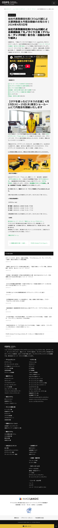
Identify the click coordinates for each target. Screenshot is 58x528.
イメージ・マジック (31, 9)
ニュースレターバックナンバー (19, 9)
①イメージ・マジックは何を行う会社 (18, 84)
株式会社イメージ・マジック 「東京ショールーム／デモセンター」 (26, 221)
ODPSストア (8, 9)
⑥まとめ (10, 94)
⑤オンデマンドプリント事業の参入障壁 (19, 92)
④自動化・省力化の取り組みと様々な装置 (19, 90)
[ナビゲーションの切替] (54, 3)
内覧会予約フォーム (13, 235)
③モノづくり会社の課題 (15, 88)
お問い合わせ (28, 526)
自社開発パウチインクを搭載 (37, 183)
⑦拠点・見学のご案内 (14, 96)
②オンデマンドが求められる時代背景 (18, 86)
